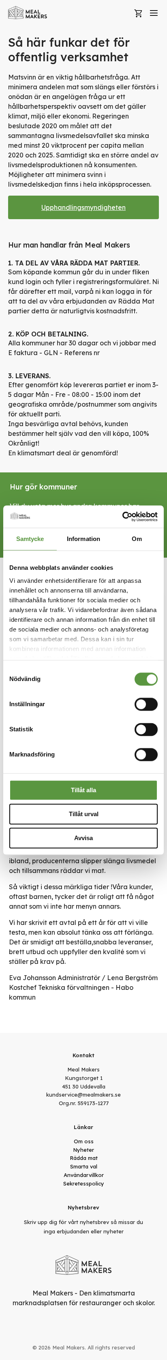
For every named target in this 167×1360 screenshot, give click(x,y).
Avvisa (83, 837)
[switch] (146, 704)
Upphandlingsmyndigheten (83, 207)
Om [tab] (137, 538)
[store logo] (27, 12)
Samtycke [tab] (30, 538)
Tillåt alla (83, 790)
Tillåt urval (83, 813)
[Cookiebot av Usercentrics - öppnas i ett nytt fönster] (122, 516)
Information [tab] (83, 538)
